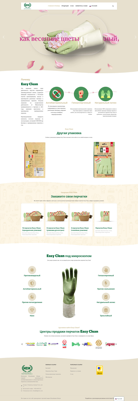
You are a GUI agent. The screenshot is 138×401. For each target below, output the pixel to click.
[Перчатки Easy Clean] (105, 214)
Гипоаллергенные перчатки (29, 234)
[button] (22, 344)
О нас (71, 374)
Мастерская (49, 377)
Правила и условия (75, 371)
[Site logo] (27, 6)
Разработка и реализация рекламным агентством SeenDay (101, 398)
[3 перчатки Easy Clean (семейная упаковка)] (81, 214)
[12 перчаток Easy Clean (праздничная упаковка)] (32, 214)
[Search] (113, 6)
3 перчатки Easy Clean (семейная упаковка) (80, 229)
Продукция (73, 368)
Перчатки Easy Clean (33, 233)
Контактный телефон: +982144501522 (32, 388)
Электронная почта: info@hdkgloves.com (33, 390)
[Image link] (27, 369)
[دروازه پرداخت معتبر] (99, 370)
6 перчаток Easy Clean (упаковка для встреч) (55, 229)
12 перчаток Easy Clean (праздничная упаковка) (31, 229)
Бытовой (24, 233)
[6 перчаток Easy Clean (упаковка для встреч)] (56, 214)
